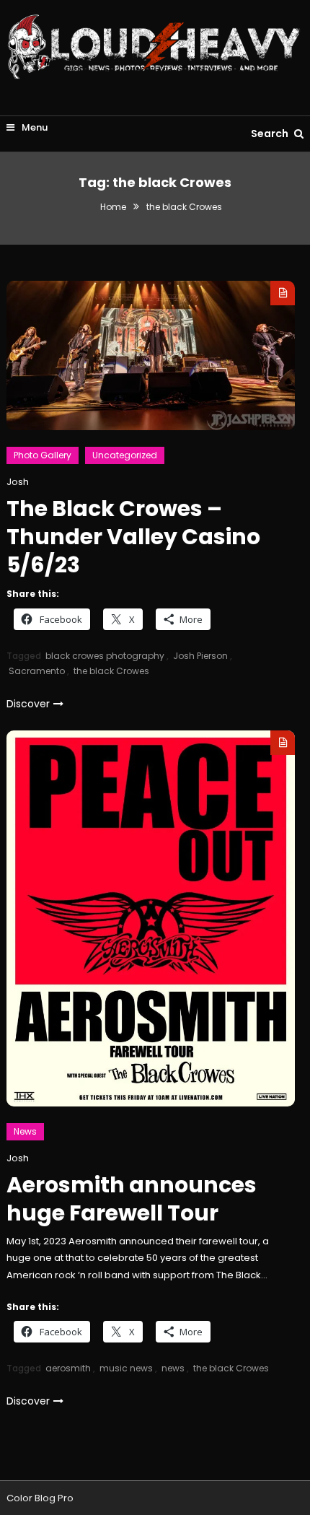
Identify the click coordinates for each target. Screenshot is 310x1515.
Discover (28, 704)
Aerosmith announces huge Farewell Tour (131, 1198)
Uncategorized (124, 455)
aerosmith (68, 1368)
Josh (17, 482)
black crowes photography (104, 656)
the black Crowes (111, 671)
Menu (33, 127)
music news (126, 1368)
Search (271, 133)
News (25, 1131)
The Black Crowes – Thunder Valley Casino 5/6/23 (133, 536)
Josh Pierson (200, 656)
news (173, 1368)
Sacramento (37, 671)
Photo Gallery (42, 455)
